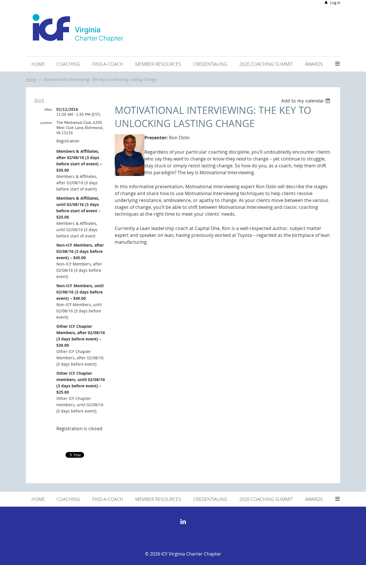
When (48, 109)
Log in (335, 2)
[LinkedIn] (183, 521)
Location (46, 122)
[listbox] (306, 100)
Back (39, 100)
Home (31, 79)
